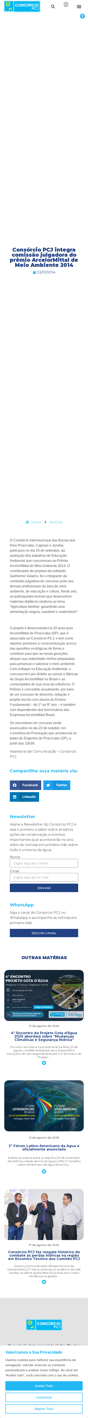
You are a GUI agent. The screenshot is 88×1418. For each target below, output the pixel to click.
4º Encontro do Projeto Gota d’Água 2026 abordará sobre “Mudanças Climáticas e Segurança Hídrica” (44, 1036)
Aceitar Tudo (44, 1386)
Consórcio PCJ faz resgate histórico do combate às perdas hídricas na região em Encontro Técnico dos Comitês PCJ (44, 1255)
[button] (82, 16)
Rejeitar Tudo (44, 1409)
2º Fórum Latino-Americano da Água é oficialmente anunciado (44, 1147)
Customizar (44, 1397)
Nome (15, 857)
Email (14, 871)
